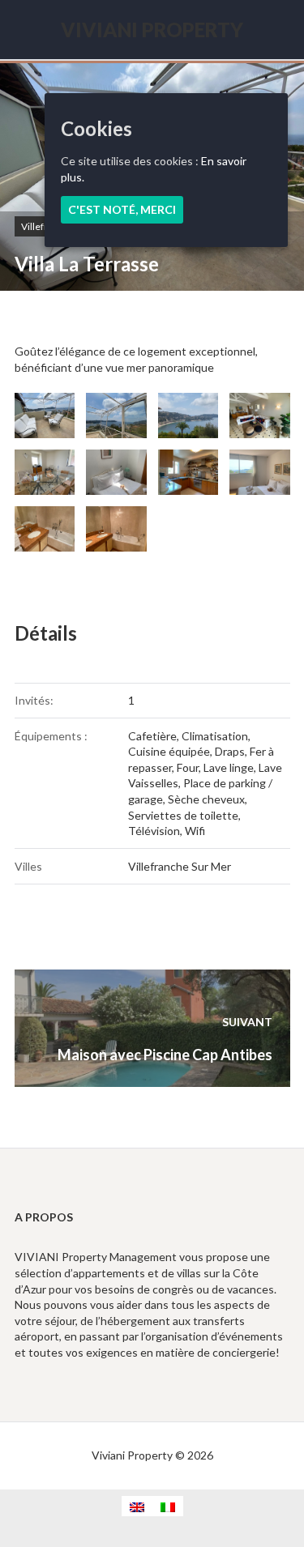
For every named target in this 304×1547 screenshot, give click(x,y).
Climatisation (215, 736)
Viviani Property (152, 29)
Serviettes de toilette (183, 815)
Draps (230, 751)
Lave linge (228, 767)
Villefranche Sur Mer (179, 866)
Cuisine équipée (169, 751)
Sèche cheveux (206, 799)
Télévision (154, 830)
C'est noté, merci (122, 209)
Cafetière (152, 736)
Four (188, 767)
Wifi (195, 830)
